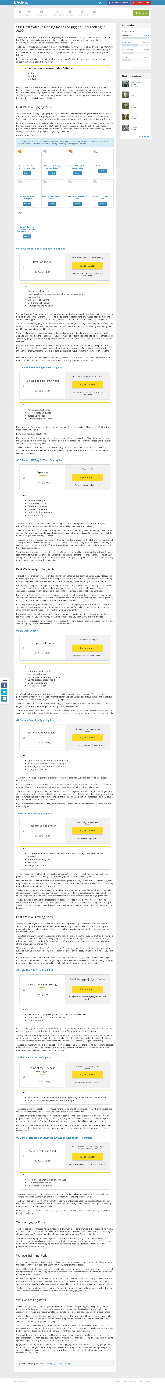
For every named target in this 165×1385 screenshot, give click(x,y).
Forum (94, 15)
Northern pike (136, 82)
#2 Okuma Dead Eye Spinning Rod (35, 720)
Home (20, 15)
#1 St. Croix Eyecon (27, 630)
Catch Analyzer (41, 15)
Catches (29, 15)
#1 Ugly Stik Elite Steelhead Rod (34, 970)
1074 (147, 50)
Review (27, 173)
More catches (144, 136)
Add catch (142, 13)
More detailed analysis (140, 67)
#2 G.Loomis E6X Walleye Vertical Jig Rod (39, 367)
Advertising (132, 1381)
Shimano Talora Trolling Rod (87, 1066)
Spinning (42, 1364)
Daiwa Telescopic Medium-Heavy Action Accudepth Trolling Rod (87, 1148)
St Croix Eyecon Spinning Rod (87, 639)
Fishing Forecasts (57, 15)
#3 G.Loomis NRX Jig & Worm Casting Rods (40, 460)
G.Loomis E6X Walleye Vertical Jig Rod (87, 376)
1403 (147, 43)
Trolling (49, 1364)
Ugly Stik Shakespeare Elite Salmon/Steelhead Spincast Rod (87, 980)
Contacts (124, 1381)
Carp (132, 95)
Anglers (70, 15)
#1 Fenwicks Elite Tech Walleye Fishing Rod (40, 248)
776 (147, 57)
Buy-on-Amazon (87, 265)
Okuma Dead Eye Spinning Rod (87, 729)
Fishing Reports (82, 15)
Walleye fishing (64, 1364)
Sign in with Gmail (142, 2)
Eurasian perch (136, 127)
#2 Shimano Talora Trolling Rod (33, 1057)
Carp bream (135, 105)
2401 (147, 35)
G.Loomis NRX (87, 469)
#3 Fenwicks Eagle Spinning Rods (35, 813)
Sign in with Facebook (119, 2)
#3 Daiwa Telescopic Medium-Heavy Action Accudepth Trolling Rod (54, 1137)
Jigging (55, 1364)
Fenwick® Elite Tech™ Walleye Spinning (87, 257)
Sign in (100, 2)
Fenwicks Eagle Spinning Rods (87, 822)
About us (140, 1381)
